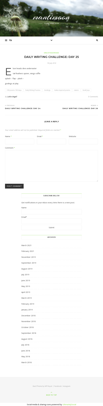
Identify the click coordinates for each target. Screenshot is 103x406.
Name (8, 136)
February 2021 (27, 251)
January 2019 (27, 309)
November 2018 (28, 321)
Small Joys (86, 90)
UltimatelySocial (69, 404)
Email (40, 136)
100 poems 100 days (14, 90)
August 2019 (26, 268)
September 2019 (28, 263)
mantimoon (51, 17)
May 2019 (25, 286)
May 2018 (25, 356)
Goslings (47, 90)
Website (72, 136)
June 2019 (25, 280)
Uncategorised (51, 53)
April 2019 (25, 292)
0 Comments (93, 96)
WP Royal (48, 386)
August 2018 (26, 339)
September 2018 (28, 333)
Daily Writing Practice (32, 90)
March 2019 (26, 298)
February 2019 (27, 304)
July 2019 (25, 274)
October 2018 (27, 327)
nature (76, 90)
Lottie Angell (12, 96)
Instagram (66, 386)
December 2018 (28, 315)
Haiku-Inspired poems (62, 90)
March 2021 (26, 245)
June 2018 (25, 350)
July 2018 (25, 344)
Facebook (58, 386)
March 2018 (26, 362)
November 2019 (28, 257)
